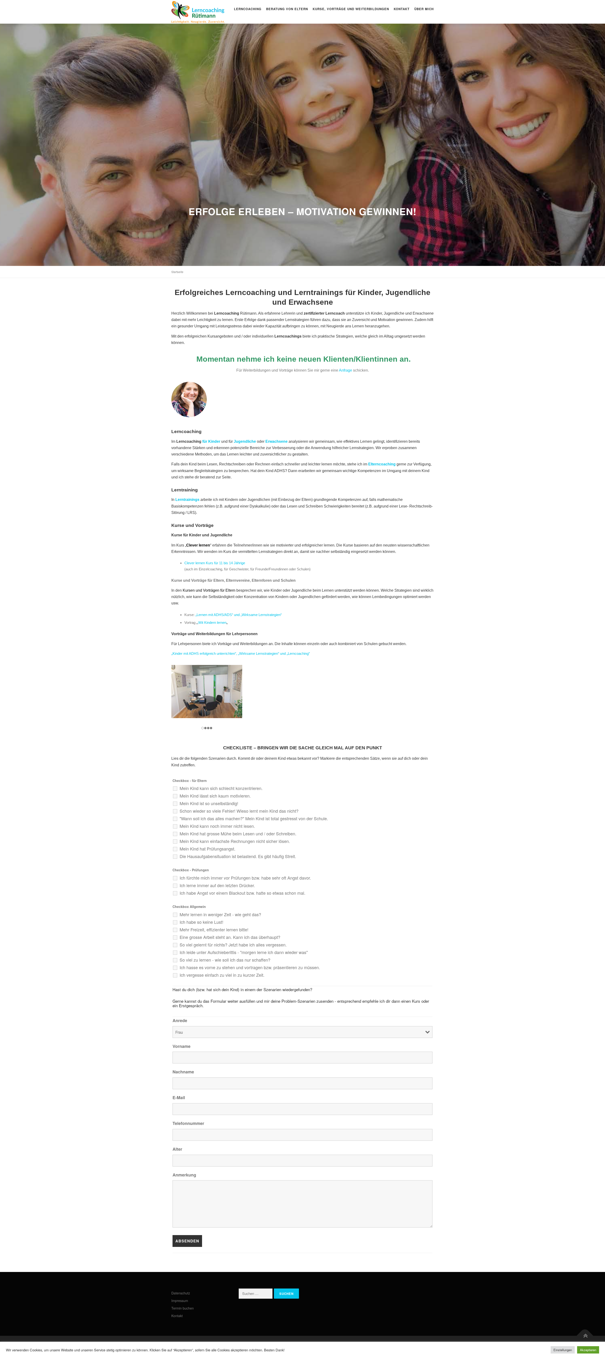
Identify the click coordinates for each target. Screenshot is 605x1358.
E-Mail (179, 1097)
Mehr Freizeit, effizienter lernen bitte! (214, 929)
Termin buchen (182, 1308)
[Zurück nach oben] (585, 1336)
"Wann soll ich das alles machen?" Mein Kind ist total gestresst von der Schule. (254, 818)
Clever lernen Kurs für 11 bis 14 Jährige (214, 563)
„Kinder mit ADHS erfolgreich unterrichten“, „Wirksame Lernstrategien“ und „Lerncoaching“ (240, 653)
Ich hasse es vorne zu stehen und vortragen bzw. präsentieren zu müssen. (250, 967)
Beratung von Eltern (287, 9)
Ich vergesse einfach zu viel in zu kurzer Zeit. (222, 974)
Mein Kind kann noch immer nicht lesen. (217, 826)
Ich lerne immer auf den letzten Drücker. (217, 885)
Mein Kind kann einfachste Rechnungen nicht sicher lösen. (235, 841)
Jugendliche (245, 441)
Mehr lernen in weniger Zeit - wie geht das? (220, 914)
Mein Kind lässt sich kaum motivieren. (215, 795)
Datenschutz (180, 1293)
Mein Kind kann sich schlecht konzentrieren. (221, 788)
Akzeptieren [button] (588, 1350)
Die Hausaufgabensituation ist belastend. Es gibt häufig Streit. (238, 856)
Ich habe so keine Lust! (201, 922)
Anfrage (345, 370)
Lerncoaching (247, 9)
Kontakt (402, 9)
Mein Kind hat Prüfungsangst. (207, 848)
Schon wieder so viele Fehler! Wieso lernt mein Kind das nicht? (239, 810)
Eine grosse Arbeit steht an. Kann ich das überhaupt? (230, 937)
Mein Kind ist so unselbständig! (209, 803)
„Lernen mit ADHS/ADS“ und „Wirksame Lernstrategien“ (238, 615)
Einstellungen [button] (562, 1350)
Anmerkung (184, 1174)
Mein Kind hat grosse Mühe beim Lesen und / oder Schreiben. (238, 833)
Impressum (179, 1300)
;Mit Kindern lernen (212, 622)
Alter (177, 1149)
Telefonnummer (188, 1123)
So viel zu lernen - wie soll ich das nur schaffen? (225, 959)
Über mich (424, 9)
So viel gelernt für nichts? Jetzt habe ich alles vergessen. (233, 944)
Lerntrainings (187, 500)
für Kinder (211, 441)
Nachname (183, 1071)
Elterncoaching (382, 464)
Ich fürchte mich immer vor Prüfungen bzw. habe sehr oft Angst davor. (245, 877)
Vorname (181, 1046)
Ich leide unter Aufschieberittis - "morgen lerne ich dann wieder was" (244, 952)
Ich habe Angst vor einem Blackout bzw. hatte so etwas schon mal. (242, 892)
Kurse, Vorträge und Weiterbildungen (351, 9)
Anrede (180, 1020)
